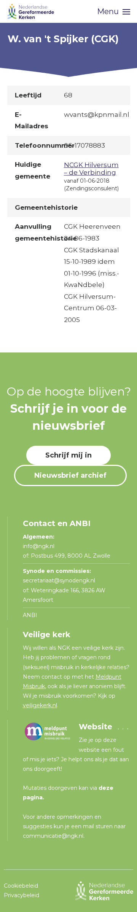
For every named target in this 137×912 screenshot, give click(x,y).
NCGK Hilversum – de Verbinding (91, 168)
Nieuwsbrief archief (70, 475)
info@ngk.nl (39, 546)
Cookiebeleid (21, 885)
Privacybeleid (21, 895)
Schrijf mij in (68, 455)
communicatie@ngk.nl (53, 835)
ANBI (30, 615)
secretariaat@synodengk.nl (59, 580)
